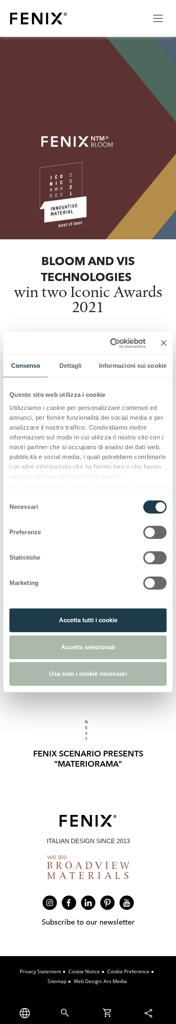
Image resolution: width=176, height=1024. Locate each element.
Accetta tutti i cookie (88, 620)
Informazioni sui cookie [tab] (133, 365)
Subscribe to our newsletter (88, 922)
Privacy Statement (40, 971)
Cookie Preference (128, 971)
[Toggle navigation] (158, 18)
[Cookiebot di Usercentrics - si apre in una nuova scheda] (111, 343)
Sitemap (56, 981)
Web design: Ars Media (100, 981)
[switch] (155, 532)
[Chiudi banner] (164, 343)
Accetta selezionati (88, 647)
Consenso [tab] (26, 365)
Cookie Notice (84, 971)
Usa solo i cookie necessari (88, 673)
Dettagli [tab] (70, 365)
